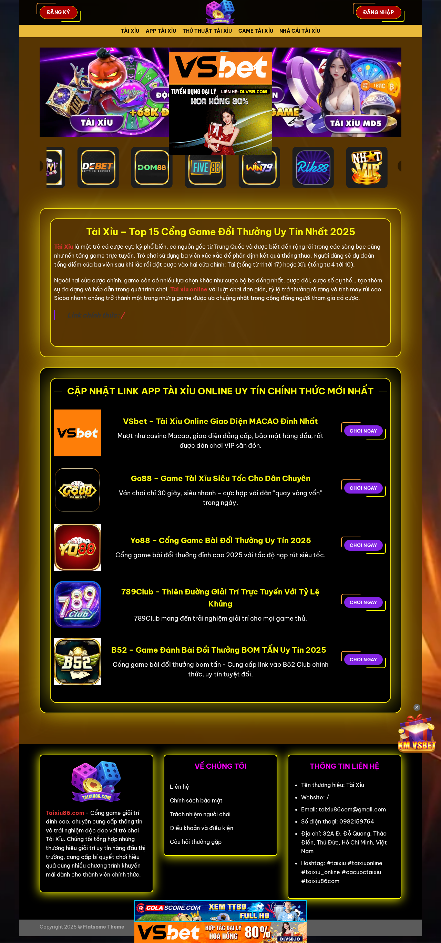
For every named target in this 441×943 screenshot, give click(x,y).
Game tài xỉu (255, 31)
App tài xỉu (161, 31)
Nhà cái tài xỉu (299, 31)
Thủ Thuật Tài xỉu (207, 31)
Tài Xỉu (130, 31)
